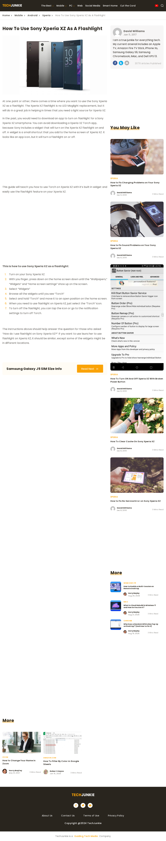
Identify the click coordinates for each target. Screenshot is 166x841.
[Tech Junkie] (12, 6)
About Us (47, 815)
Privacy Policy (116, 815)
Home (6, 15)
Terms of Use (91, 815)
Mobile (60, 5)
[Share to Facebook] (115, 63)
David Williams (134, 31)
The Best (46, 5)
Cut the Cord (128, 5)
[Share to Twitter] (121, 63)
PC (70, 5)
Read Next (88, 369)
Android (33, 15)
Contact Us (68, 815)
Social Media (92, 5)
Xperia (46, 15)
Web (80, 5)
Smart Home (110, 5)
